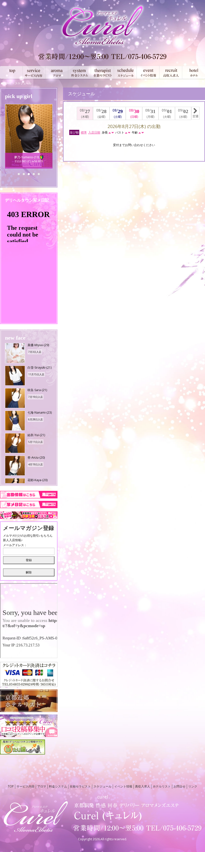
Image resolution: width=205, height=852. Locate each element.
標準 (84, 132)
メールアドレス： (15, 545)
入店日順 (94, 132)
